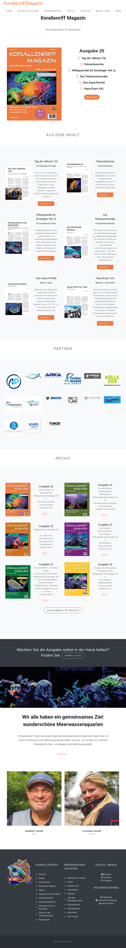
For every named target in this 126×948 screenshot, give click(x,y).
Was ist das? (72, 916)
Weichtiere (72, 912)
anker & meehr (107, 903)
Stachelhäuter (73, 904)
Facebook (106, 877)
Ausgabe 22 (105, 524)
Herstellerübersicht (47, 902)
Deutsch (42, 874)
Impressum (107, 897)
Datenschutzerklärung (107, 900)
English (42, 878)
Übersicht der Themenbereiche (46, 914)
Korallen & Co (73, 886)
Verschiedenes (73, 908)
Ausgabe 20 (105, 564)
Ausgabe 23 (46, 526)
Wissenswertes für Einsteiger (47, 907)
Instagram (107, 880)
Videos (42, 890)
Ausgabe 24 (105, 484)
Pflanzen (71, 894)
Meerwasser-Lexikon (76, 878)
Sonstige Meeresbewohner (75, 899)
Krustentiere (72, 890)
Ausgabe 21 (46, 564)
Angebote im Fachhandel (49, 894)
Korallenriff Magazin (23, 3)
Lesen (44, 513)
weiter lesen (62, 754)
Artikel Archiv (44, 882)
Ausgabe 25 (46, 486)
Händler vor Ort (73, 655)
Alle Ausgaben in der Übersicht (63, 610)
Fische (70, 882)
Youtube (107, 874)
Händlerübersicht (46, 898)
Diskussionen (44, 919)
